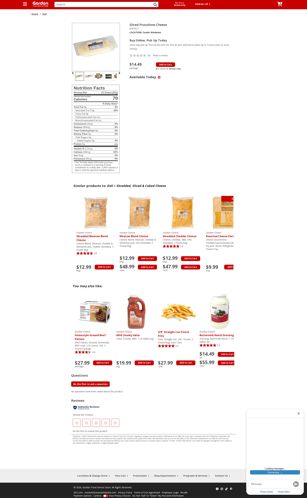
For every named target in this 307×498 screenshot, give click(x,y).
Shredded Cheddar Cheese (180, 234)
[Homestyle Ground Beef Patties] (94, 311)
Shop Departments (165, 475)
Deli (44, 14)
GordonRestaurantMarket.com (100, 492)
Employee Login (170, 492)
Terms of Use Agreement (147, 492)
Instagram (221, 489)
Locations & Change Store (92, 475)
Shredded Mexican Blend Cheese (92, 236)
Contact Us (221, 475)
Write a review (160, 55)
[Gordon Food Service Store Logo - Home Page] (39, 3)
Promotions (140, 475)
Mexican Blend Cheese (134, 234)
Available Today (143, 77)
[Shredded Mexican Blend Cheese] (96, 212)
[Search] (155, 4)
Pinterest (231, 489)
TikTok (226, 489)
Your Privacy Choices (119, 495)
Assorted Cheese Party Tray (224, 234)
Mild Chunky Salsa (128, 333)
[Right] (119, 73)
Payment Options (83, 495)
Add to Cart (165, 64)
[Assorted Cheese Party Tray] (226, 212)
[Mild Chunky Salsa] (136, 311)
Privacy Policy (125, 492)
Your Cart (120, 475)
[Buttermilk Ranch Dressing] (219, 311)
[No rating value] (139, 55)
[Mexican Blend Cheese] (139, 212)
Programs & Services (195, 475)
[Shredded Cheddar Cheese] (182, 212)
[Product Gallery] (96, 46)
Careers (97, 495)
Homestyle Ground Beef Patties (90, 335)
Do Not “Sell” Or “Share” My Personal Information (158, 495)
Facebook (217, 489)
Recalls (184, 492)
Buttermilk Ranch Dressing (217, 333)
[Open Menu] (25, 4)
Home (34, 14)
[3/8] (178, 311)
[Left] (73, 73)
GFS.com (78, 492)
